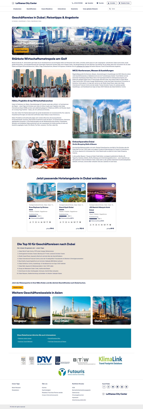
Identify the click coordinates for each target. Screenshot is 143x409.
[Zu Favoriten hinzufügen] (52, 185)
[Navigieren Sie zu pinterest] (126, 387)
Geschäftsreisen (31, 9)
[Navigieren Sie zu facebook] (104, 387)
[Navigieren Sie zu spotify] (122, 387)
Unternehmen (62, 9)
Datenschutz (75, 392)
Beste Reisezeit (16, 387)
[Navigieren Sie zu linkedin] (117, 387)
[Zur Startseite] (25, 3)
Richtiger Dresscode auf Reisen (57, 341)
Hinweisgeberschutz (78, 395)
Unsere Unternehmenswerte (50, 395)
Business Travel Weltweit (25, 341)
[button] (30, 222)
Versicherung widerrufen (79, 400)
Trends (28, 21)
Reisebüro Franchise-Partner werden (52, 392)
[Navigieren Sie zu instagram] (108, 387)
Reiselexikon (15, 390)
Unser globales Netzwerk (90, 9)
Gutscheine (74, 9)
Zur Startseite (15, 21)
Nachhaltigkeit (46, 390)
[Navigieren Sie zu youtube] (113, 387)
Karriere (44, 387)
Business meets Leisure (24, 338)
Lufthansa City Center (82, 66)
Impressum (75, 397)
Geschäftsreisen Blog (54, 338)
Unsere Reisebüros (46, 9)
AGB (73, 387)
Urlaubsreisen (17, 9)
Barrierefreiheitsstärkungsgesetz (81, 390)
